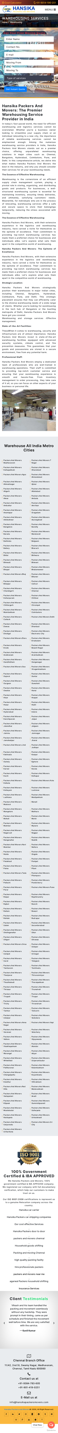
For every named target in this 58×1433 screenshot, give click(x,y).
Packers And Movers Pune (43, 887)
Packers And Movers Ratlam (13, 910)
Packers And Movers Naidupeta (13, 1116)
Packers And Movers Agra (15, 474)
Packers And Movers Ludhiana (13, 796)
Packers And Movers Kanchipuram (13, 717)
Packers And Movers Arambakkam (41, 653)
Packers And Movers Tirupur (41, 995)
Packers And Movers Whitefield (13, 1059)
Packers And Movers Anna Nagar (15, 1023)
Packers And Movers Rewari (41, 910)
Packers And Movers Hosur (13, 703)
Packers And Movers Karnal (13, 767)
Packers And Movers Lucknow (41, 789)
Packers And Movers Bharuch (41, 547)
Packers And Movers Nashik (41, 838)
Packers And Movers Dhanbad (41, 625)
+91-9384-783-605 (29, 1383)
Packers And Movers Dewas (13, 625)
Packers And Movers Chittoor (41, 596)
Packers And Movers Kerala (41, 767)
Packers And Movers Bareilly (41, 525)
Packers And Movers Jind (15, 745)
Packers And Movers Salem (13, 924)
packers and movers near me (29, 1274)
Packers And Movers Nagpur (41, 831)
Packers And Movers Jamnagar (41, 732)
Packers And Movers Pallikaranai (13, 1066)
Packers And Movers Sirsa (15, 944)
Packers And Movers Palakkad (13, 860)
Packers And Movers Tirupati (13, 995)
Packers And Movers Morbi (41, 817)
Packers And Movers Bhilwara (41, 554)
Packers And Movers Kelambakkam (41, 1066)
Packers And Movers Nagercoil (13, 831)
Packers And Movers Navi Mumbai (15, 845)
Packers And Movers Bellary (13, 547)
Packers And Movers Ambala (41, 497)
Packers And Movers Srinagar (41, 952)
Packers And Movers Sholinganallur (13, 931)
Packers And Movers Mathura (41, 810)
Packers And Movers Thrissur (13, 988)
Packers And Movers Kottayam (13, 789)
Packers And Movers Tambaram (13, 966)
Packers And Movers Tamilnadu (41, 966)
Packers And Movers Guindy (13, 760)
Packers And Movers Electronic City (41, 632)
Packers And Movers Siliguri (13, 938)
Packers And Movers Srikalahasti (41, 1116)
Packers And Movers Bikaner (41, 575)
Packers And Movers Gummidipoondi (41, 1102)
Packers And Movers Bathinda (13, 539)
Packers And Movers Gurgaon (13, 682)
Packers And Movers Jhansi (41, 739)
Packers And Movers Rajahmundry (41, 895)
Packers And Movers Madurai (13, 803)
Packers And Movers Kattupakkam (13, 468)
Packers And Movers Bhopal (13, 568)
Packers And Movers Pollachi (13, 881)
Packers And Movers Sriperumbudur (41, 1059)
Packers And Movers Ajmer (41, 483)
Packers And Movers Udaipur (13, 1016)
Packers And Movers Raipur (13, 895)
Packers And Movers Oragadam (41, 511)
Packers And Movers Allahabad (41, 490)
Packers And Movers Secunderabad (41, 924)
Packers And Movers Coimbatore (41, 611)
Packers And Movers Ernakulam (41, 639)
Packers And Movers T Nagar (41, 461)
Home (4, 22)
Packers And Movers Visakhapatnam (13, 1045)
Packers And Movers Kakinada (13, 753)
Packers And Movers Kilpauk (13, 1102)
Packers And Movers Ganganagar (41, 660)
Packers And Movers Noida (13, 853)
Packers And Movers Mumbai (13, 824)
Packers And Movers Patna (13, 867)
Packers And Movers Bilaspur (13, 582)
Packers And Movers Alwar (13, 497)
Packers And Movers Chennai (41, 589)
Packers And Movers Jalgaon (41, 724)
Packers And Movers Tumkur (13, 1009)
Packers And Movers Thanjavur (13, 974)
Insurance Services (29, 1288)
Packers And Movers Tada (15, 873)
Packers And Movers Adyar (41, 1052)
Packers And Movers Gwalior (13, 689)
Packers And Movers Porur (13, 888)
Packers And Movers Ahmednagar (13, 483)
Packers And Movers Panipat (41, 860)
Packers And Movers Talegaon (41, 959)
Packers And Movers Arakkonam (13, 653)
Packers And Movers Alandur (41, 1045)
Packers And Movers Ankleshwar (13, 518)
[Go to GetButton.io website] (51, 1430)
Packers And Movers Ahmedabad (41, 475)
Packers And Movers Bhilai (13, 554)
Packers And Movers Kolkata (13, 781)
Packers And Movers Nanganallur (13, 838)
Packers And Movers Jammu (13, 732)
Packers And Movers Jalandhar (13, 724)
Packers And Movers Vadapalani (13, 1095)
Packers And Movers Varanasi (13, 1030)
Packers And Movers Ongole (41, 853)
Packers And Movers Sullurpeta (41, 1109)
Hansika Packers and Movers (17, 1409)
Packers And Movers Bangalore (13, 525)
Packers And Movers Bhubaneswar (41, 568)
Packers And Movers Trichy (13, 1002)
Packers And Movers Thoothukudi (13, 981)
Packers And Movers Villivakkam (41, 1080)
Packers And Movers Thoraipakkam (41, 981)
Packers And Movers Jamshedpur (13, 739)
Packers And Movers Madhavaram (13, 461)
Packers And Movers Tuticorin (41, 1009)
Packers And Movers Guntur (41, 675)
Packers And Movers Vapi (43, 1022)
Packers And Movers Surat (13, 959)
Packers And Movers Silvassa (41, 938)
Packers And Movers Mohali (13, 817)
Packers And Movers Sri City (42, 1123)
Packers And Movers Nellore (41, 845)
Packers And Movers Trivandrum (41, 1002)
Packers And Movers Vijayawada (41, 1038)
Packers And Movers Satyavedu (13, 1123)
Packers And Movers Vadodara (41, 1016)
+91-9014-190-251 (45, 2)
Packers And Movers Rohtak (13, 917)
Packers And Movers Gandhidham (13, 660)
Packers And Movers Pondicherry (41, 881)
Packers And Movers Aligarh (13, 490)
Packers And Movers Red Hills (14, 1087)
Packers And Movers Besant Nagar (41, 646)
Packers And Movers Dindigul (13, 632)
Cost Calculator (13, 2)
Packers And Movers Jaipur (41, 717)
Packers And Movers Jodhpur (41, 746)
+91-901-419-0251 (29, 1387)
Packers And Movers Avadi (41, 1095)
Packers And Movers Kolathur (13, 1080)
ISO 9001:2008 (15, 1199)
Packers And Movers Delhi (43, 617)
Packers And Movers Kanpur (41, 753)
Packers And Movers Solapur (41, 945)
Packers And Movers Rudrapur (41, 917)
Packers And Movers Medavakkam (41, 1087)
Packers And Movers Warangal (13, 1052)
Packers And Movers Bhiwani (41, 561)
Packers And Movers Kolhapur (41, 774)
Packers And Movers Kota (43, 780)
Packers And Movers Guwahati (41, 682)
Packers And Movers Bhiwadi (13, 561)
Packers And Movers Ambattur (13, 504)
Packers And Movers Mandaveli (41, 532)
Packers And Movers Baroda (13, 532)
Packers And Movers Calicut (41, 582)
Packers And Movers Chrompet (41, 604)
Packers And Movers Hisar (13, 696)
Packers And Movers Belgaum (41, 539)
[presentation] (4, 1323)
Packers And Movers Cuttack (13, 618)
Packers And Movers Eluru (15, 638)
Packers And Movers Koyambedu (41, 1073)
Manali (34, 802)
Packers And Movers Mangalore (13, 810)
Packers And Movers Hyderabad (13, 710)
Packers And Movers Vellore (13, 1038)
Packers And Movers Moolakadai (13, 1109)
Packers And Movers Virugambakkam (41, 668)
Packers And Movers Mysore (41, 824)
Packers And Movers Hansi (41, 689)
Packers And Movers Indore (41, 710)
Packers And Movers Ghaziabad (41, 468)
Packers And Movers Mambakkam (13, 611)
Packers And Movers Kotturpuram (13, 596)
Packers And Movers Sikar (41, 931)
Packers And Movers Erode (13, 646)
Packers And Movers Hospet (41, 696)
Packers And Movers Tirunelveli (41, 988)
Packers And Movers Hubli (41, 703)
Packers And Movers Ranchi (41, 902)
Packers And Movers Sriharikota (13, 1130)
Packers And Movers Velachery (41, 1030)
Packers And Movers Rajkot (13, 902)
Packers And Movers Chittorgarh (13, 604)
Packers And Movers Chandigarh (13, 589)
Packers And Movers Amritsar (41, 504)
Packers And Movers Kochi (13, 774)
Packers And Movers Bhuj (15, 574)
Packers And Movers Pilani (41, 867)
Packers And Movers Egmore (41, 760)
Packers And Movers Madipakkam (41, 796)
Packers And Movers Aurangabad (41, 518)
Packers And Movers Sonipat (13, 952)
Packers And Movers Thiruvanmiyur (41, 974)
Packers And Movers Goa (14, 667)
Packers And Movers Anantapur (13, 511)
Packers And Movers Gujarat (13, 675)
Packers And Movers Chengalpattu (13, 1073)
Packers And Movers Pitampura (41, 874)
